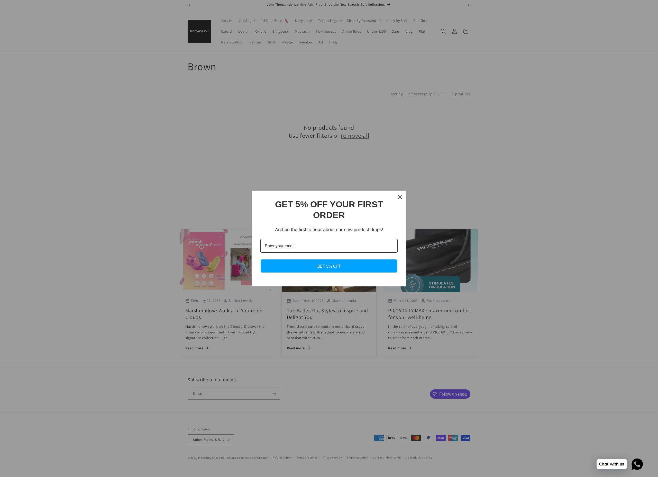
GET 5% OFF (329, 266)
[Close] (400, 197)
